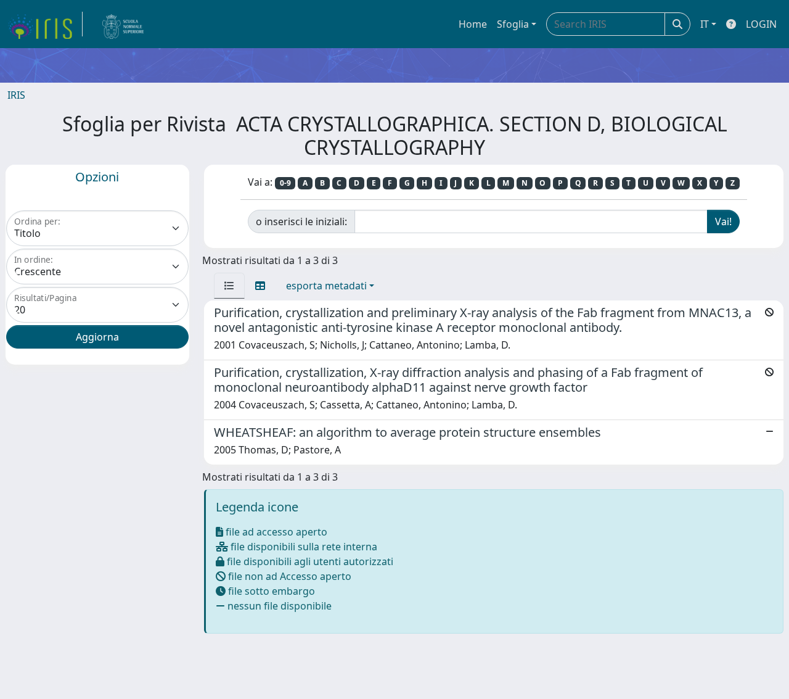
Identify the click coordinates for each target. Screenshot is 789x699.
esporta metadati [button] (326, 285)
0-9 (285, 183)
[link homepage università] (123, 24)
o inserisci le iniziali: (301, 221)
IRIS (16, 95)
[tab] (229, 286)
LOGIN (761, 24)
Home (473, 24)
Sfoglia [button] (513, 24)
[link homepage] (45, 24)
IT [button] (704, 24)
